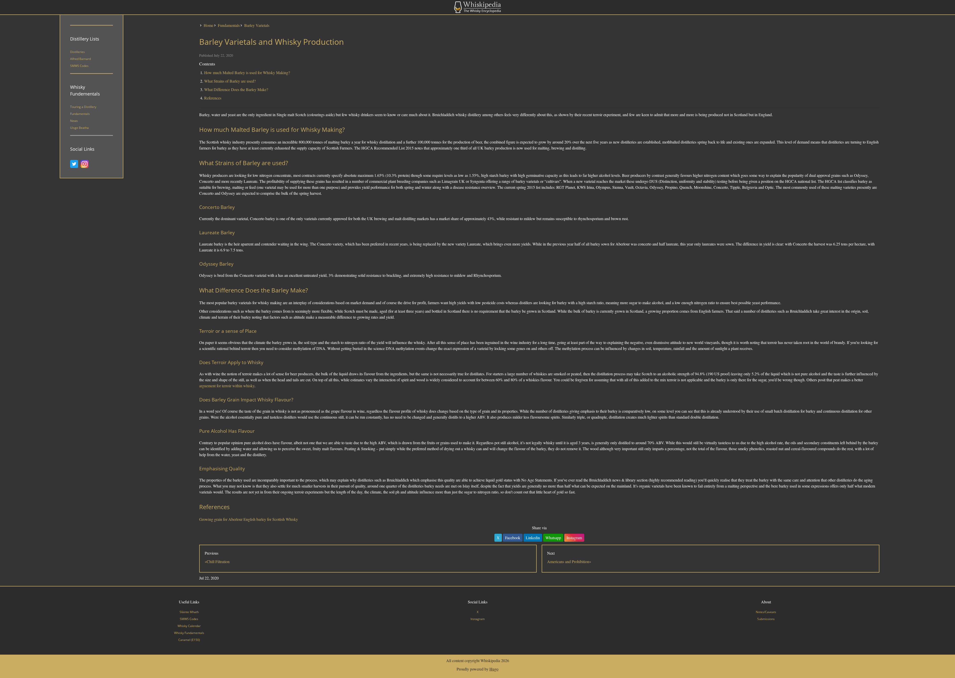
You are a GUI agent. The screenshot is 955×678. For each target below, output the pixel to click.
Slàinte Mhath (189, 612)
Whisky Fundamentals (189, 633)
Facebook (512, 537)
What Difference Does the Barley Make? (236, 89)
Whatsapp (553, 537)
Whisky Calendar (189, 626)
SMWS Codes (79, 66)
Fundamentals (80, 114)
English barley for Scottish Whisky (270, 519)
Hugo (493, 669)
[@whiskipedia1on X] (75, 164)
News (74, 121)
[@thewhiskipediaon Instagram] (86, 164)
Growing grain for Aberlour (220, 519)
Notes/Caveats (766, 612)
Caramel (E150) (189, 640)
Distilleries (77, 52)
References (212, 97)
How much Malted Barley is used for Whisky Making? (247, 72)
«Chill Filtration (217, 561)
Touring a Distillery (83, 107)
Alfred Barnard (80, 59)
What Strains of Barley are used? (230, 81)
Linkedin (533, 537)
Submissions (766, 619)
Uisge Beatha (79, 128)
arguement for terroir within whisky (226, 385)
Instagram (574, 537)
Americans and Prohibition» (569, 561)
